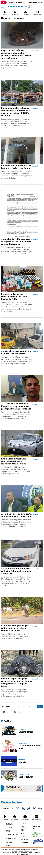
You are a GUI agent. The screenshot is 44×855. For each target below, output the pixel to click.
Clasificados (11, 835)
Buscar (9, 824)
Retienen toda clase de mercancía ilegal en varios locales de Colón (14, 296)
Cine (23, 836)
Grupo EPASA (9, 844)
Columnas (7, 721)
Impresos (24, 843)
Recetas (24, 839)
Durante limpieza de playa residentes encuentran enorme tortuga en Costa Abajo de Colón (16, 682)
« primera (6, 706)
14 (9, 712)
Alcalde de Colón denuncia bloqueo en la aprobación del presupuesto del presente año (16, 406)
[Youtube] (34, 809)
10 (28, 706)
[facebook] (23, 809)
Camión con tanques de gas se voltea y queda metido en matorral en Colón (16, 628)
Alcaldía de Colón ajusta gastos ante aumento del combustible (16, 515)
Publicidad (11, 838)
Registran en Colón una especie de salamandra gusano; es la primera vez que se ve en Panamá (16, 54)
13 (4, 712)
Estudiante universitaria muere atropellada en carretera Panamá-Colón (13, 461)
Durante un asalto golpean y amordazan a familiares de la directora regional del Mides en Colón (16, 112)
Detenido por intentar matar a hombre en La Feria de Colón (16, 166)
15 (15, 712)
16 (20, 712)
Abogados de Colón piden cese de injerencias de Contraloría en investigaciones (16, 241)
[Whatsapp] (17, 809)
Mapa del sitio (10, 829)
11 (34, 706)
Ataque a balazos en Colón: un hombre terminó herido (16, 352)
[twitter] (29, 809)
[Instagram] (40, 809)
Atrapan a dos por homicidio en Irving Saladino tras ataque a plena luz (16, 571)
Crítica (24, 823)
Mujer (23, 833)
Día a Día (23, 828)
